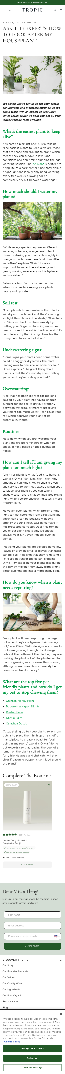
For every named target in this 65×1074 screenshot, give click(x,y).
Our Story (8, 965)
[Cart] (61, 10)
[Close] (61, 1014)
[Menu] (4, 10)
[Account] (55, 10)
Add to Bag (27, 864)
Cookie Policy (12, 1042)
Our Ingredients (11, 989)
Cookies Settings (32, 1068)
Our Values (8, 977)
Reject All (32, 1058)
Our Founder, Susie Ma (15, 971)
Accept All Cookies (32, 1048)
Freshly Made (10, 1001)
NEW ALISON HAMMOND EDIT (32, 2)
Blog (5, 1007)
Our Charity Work (12, 983)
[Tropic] (32, 10)
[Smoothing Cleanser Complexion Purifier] (27, 806)
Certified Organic (12, 995)
